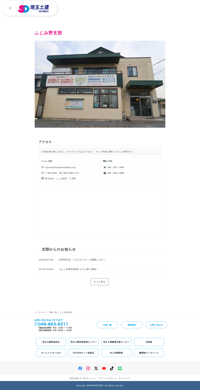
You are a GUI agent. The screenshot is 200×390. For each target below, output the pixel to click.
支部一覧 (107, 324)
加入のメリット (89, 378)
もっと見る (99, 281)
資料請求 (132, 324)
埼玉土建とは (75, 378)
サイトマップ (124, 378)
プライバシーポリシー (107, 378)
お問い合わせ (156, 324)
